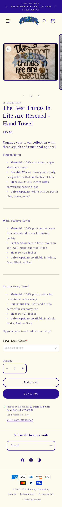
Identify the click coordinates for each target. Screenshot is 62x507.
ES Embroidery (29, 489)
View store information (20, 419)
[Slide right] (38, 96)
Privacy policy (46, 494)
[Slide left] (23, 96)
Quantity (7, 360)
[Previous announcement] (6, 6)
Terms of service (33, 500)
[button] (7, 21)
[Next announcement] (55, 6)
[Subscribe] (51, 445)
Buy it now (31, 393)
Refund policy (27, 494)
